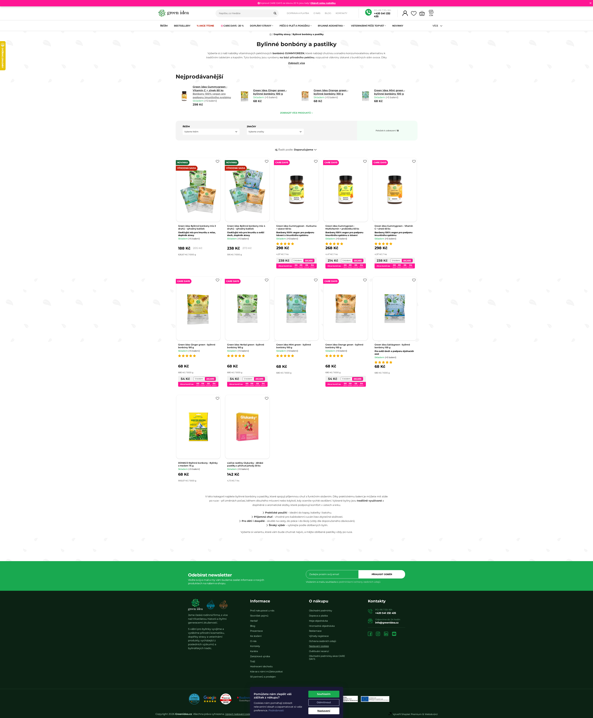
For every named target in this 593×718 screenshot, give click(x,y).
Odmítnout (324, 702)
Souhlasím (324, 694)
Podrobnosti (276, 710)
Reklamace (315, 630)
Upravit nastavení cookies (239, 714)
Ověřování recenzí (319, 651)
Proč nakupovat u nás (262, 610)
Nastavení (323, 710)
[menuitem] (164, 25)
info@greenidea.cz (387, 622)
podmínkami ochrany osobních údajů (359, 581)
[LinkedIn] (386, 634)
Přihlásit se (382, 574)
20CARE (309, 260)
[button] (211, 132)
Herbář (254, 620)
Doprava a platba (298, 13)
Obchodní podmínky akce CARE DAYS (327, 657)
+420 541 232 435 (382, 15)
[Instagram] (378, 634)
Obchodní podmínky (320, 610)
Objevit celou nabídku (323, 3)
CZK (431, 15)
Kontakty (341, 13)
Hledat (275, 13)
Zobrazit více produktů (295, 112)
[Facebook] (370, 634)
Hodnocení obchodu (261, 666)
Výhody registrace (319, 636)
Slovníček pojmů (259, 615)
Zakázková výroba (260, 656)
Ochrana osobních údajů (322, 641)
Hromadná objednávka (322, 625)
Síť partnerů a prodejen (263, 676)
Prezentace (256, 630)
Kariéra (254, 651)
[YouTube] (394, 634)
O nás (316, 13)
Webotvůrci (431, 714)
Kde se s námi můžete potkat (266, 671)
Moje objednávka (318, 620)
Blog (328, 13)
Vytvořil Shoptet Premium (407, 714)
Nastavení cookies (319, 646)
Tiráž (252, 661)
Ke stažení (256, 636)
